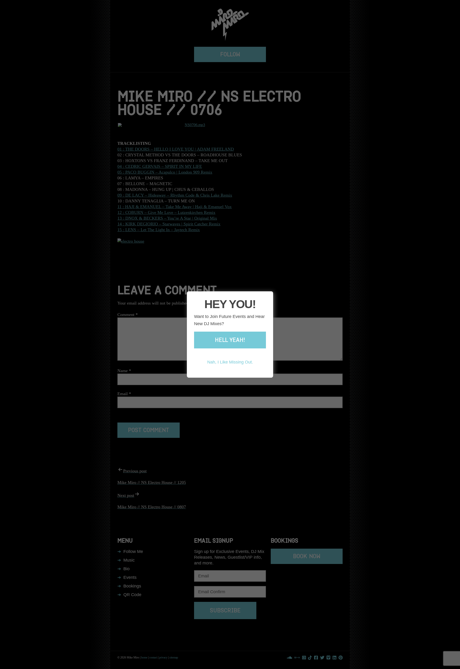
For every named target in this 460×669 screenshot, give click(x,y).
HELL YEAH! (230, 340)
